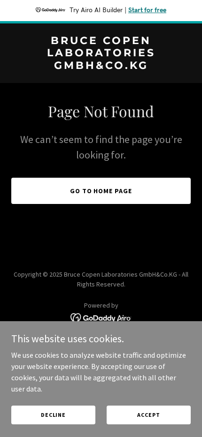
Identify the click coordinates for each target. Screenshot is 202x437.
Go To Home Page (101, 191)
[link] (101, 66)
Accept (148, 414)
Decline (53, 414)
